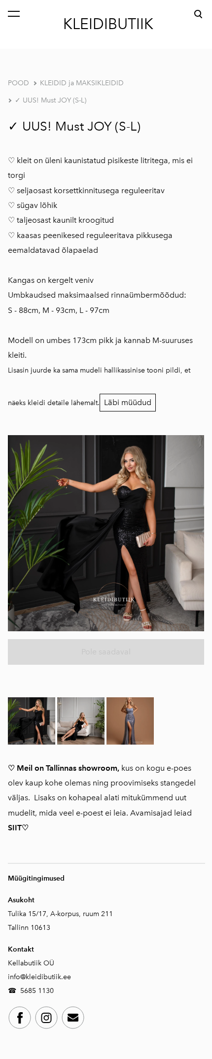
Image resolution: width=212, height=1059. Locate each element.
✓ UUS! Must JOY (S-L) (50, 100)
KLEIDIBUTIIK (108, 24)
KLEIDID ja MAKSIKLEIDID (82, 83)
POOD (18, 83)
